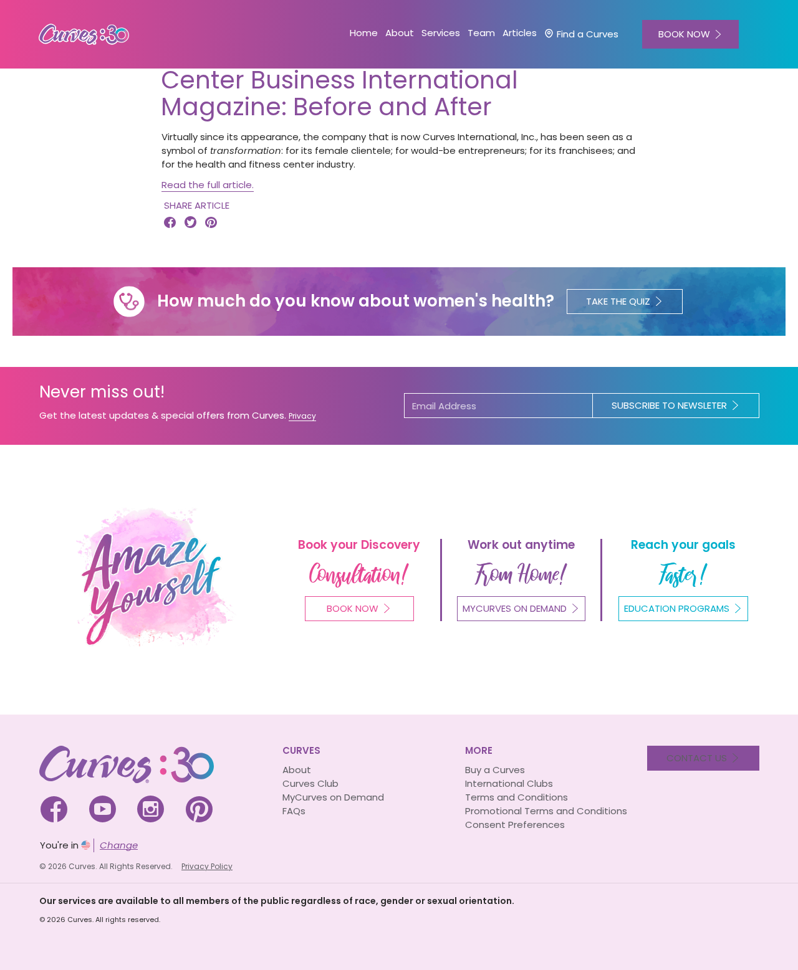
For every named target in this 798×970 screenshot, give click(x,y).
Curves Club (310, 783)
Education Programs (676, 608)
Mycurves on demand (515, 608)
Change (119, 845)
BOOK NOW (684, 33)
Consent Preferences (515, 824)
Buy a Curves (495, 769)
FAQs (293, 810)
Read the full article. (207, 184)
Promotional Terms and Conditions (546, 810)
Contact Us (696, 757)
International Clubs (509, 783)
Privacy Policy (207, 866)
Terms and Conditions (516, 797)
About (296, 769)
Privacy (302, 416)
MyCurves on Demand (333, 797)
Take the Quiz (618, 301)
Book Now (352, 608)
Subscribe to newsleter (669, 405)
